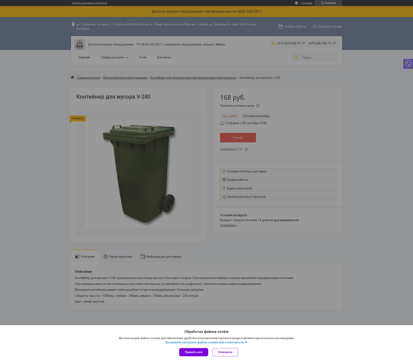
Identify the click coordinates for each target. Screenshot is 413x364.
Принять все (194, 352)
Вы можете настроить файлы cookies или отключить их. (205, 342)
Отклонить (225, 352)
